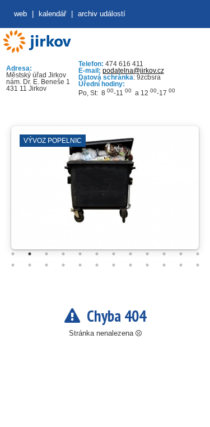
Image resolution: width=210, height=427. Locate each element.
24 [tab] (197, 265)
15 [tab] (46, 265)
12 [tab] (197, 253)
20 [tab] (130, 265)
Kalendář (52, 14)
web (20, 14)
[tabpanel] (105, 193)
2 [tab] (29, 253)
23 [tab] (180, 265)
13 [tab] (12, 265)
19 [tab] (113, 265)
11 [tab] (180, 253)
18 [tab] (96, 265)
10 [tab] (164, 253)
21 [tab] (147, 265)
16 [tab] (63, 265)
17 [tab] (80, 265)
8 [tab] (130, 253)
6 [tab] (96, 253)
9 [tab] (147, 253)
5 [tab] (80, 253)
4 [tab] (63, 253)
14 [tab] (29, 265)
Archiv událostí (101, 14)
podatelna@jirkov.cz (133, 70)
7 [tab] (113, 253)
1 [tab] (12, 253)
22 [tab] (164, 265)
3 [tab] (46, 253)
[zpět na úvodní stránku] (37, 41)
